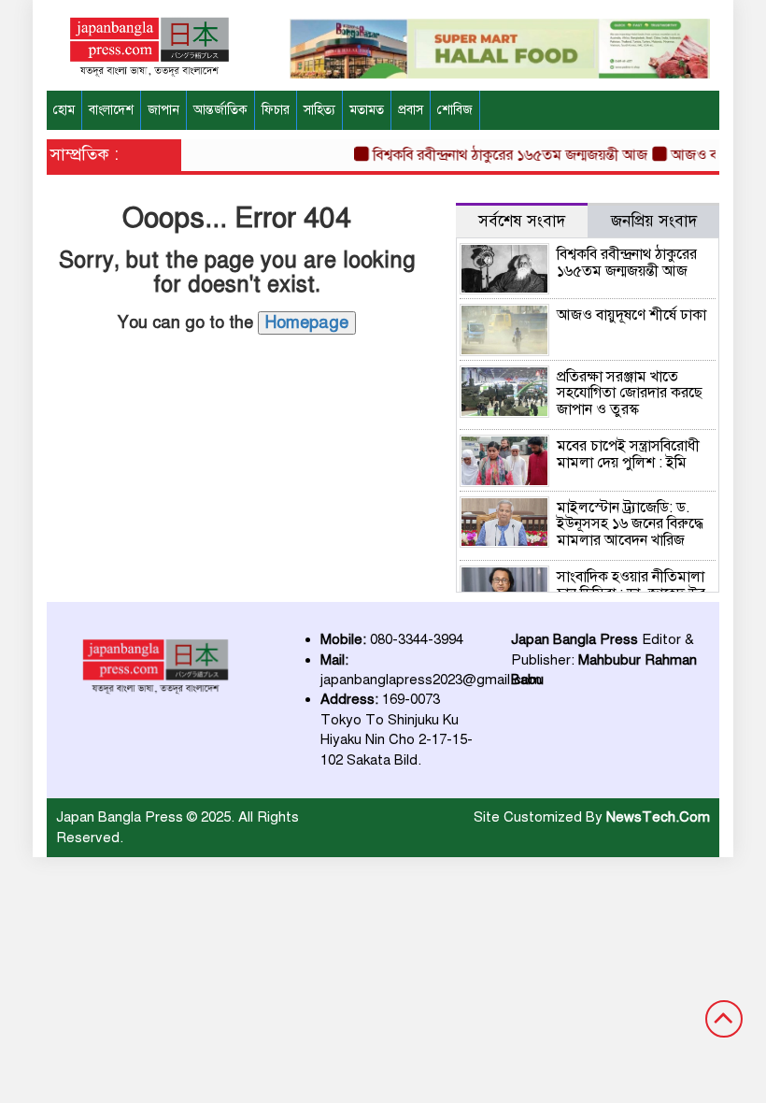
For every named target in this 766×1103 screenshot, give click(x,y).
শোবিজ (455, 110)
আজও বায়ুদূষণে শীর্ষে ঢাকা (631, 315)
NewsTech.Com (658, 817)
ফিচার (276, 110)
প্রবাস (410, 110)
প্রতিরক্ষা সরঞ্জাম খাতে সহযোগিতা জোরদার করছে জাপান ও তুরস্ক (629, 393)
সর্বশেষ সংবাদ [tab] (521, 221)
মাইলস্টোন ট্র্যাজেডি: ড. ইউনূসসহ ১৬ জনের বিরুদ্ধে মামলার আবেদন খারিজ (630, 524)
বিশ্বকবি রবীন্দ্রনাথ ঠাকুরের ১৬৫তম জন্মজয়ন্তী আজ (502, 155)
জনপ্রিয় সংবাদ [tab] (654, 221)
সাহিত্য (319, 110)
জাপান (163, 110)
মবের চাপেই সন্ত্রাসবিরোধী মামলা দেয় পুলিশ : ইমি (628, 454)
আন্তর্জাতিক (220, 110)
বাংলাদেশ (111, 110)
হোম (64, 110)
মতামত (366, 110)
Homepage (306, 322)
